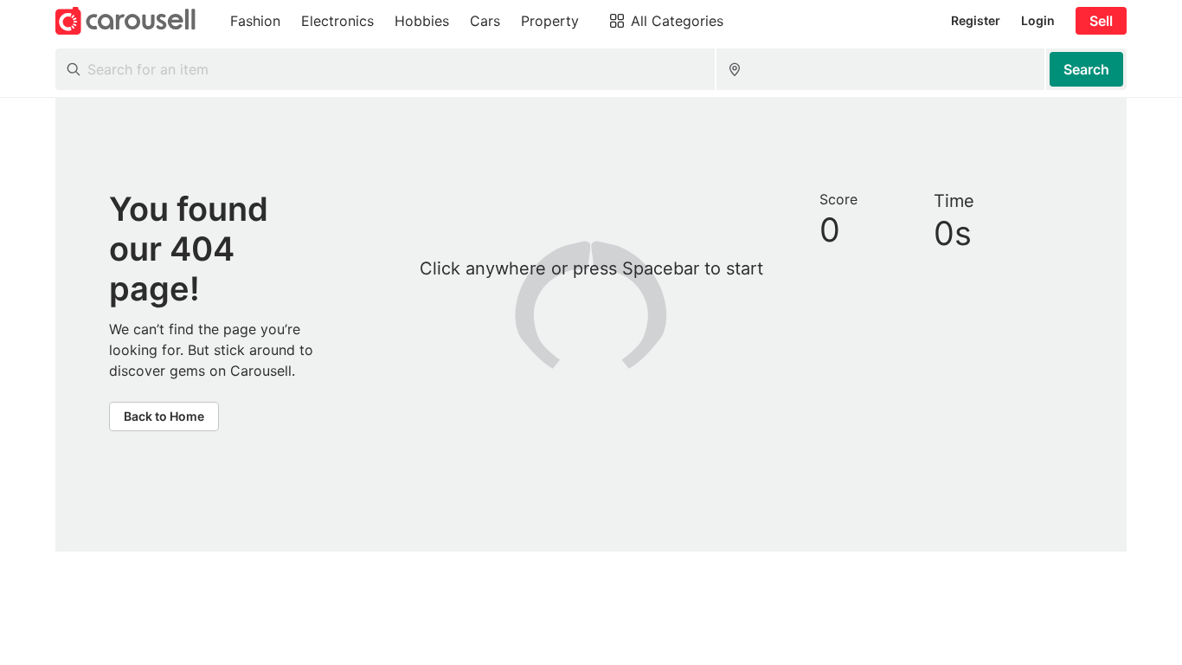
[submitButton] (1086, 69)
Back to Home (164, 416)
